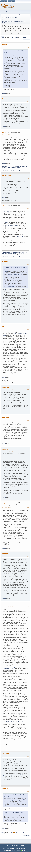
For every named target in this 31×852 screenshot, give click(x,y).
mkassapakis (6, 175)
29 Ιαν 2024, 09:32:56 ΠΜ (7, 791)
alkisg (4, 132)
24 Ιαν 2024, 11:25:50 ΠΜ (7, 134)
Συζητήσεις (17, 170)
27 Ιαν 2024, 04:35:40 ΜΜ (7, 419)
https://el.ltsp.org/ (7, 650)
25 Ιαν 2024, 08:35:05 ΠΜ (7, 178)
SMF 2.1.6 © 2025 (12, 846)
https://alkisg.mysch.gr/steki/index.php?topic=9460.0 (13, 722)
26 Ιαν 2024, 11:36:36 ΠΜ (7, 263)
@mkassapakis (6, 211)
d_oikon (5, 261)
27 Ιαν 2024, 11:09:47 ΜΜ (7, 556)
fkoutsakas (6, 604)
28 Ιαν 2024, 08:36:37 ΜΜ (7, 756)
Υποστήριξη (5, 170)
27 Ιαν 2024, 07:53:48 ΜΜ (7, 507)
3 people (4, 93)
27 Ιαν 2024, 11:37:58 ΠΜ (7, 328)
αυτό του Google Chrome (11, 225)
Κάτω (2, 37)
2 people (4, 126)
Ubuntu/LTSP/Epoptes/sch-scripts (15, 334)
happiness (5, 554)
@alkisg (6, 289)
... (19, 37)
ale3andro (5, 753)
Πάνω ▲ (22, 845)
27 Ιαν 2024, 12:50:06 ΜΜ (7, 389)
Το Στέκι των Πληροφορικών (7, 6)
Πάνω (2, 832)
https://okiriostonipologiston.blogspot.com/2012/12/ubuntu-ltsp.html (15, 667)
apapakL (5, 449)
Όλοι (24, 37)
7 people (4, 548)
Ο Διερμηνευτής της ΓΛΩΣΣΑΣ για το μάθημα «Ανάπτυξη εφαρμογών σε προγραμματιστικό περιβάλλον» (15, 167)
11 (20, 37)
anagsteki (5, 387)
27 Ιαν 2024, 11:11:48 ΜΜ (7, 606)
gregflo (4, 44)
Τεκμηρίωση (11, 170)
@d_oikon (5, 222)
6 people (4, 377)
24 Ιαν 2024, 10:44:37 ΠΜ (7, 101)
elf (3, 98)
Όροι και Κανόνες (15, 845)
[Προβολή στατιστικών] (24, 850)
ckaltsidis (5, 417)
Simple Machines (19, 846)
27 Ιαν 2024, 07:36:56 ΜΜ (7, 451)
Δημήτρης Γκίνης (8, 503)
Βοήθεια (9, 845)
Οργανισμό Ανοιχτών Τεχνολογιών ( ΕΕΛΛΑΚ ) (14, 775)
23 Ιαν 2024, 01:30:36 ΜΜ (7, 47)
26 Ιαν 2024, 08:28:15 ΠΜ (7, 208)
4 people (4, 249)
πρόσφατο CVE (19, 236)
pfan (3, 326)
